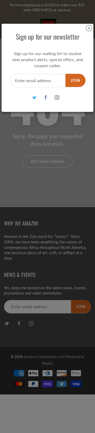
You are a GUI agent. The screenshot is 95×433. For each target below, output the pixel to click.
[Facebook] (45, 97)
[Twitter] (34, 97)
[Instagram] (57, 97)
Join (75, 80)
